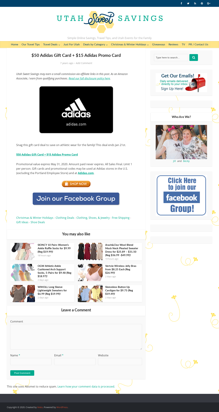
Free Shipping (121, 218)
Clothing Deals (65, 218)
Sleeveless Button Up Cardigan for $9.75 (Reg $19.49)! (119, 290)
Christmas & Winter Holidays (128, 44)
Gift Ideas (22, 222)
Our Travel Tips (31, 44)
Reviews (173, 44)
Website (103, 355)
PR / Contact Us (198, 44)
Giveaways (158, 44)
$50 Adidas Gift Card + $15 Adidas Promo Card (47, 154)
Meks (40, 407)
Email (58, 355)
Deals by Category (94, 44)
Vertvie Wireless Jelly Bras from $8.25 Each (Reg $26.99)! (120, 269)
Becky (186, 161)
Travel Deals (50, 44)
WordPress (62, 407)
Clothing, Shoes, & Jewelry (93, 218)
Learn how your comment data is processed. (86, 386)
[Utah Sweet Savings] (109, 22)
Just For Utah (71, 44)
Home (14, 44)
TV (183, 44)
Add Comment (84, 63)
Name (15, 355)
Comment (16, 321)
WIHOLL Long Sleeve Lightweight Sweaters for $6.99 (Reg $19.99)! (52, 290)
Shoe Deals (38, 222)
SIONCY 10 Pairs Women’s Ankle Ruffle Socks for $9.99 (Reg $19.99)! (54, 248)
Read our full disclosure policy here (89, 78)
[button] (131, 87)
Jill (174, 161)
